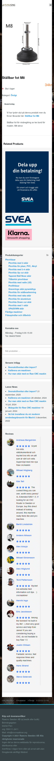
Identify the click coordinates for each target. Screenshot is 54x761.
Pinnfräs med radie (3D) (20, 282)
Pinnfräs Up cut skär (18, 272)
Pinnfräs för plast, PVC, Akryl (22, 266)
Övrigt (14, 95)
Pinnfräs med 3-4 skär (19, 269)
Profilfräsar (13, 285)
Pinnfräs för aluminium (19, 298)
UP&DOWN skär (16, 308)
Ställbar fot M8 (32, 115)
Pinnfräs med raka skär (19, 295)
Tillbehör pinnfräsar (18, 279)
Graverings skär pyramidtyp (22, 289)
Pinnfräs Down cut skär (19, 302)
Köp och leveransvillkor (13, 716)
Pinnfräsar (10, 259)
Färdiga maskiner (13, 311)
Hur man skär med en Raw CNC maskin (27, 373)
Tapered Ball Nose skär (19, 275)
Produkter (21, 700)
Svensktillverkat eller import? (22, 367)
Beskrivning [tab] (9, 104)
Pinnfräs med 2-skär (18, 262)
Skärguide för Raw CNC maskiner (24, 407)
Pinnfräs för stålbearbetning (22, 292)
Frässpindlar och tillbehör (18, 315)
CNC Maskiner (8, 700)
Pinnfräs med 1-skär (18, 305)
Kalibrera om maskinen (19, 370)
